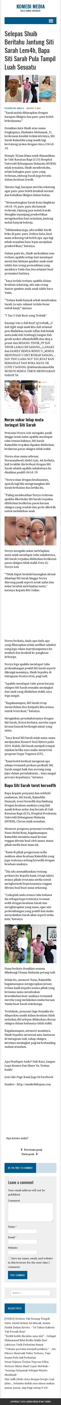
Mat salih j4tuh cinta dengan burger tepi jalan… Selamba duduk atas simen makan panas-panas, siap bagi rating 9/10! (29, 1383)
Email (11, 1237)
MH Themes (46, 1401)
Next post (28, 1154)
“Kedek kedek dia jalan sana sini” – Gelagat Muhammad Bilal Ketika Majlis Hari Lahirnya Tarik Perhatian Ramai (30, 1340)
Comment (14, 1200)
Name (12, 1226)
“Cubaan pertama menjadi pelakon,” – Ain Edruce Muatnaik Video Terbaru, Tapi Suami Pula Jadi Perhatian (30, 1353)
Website (13, 1248)
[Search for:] (31, 1293)
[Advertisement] (33, 617)
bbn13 (20, 108)
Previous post (33, 1149)
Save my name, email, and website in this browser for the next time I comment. (30, 1262)
